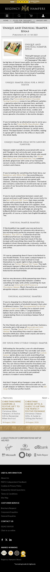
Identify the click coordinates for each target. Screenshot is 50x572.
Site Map (4, 498)
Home (5, 20)
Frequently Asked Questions (13, 490)
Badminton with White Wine (15, 175)
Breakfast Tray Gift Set (12, 234)
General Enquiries (8, 516)
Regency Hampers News (11, 559)
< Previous (7, 398)
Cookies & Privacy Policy (11, 486)
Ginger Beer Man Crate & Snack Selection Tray (23, 157)
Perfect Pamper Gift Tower (26, 264)
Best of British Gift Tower (17, 200)
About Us (5, 478)
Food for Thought (22, 20)
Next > (45, 398)
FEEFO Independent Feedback (13, 482)
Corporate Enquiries (9, 512)
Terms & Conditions (9, 494)
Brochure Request (8, 508)
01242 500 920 (7, 526)
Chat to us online (8, 530)
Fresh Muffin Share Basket (28, 124)
